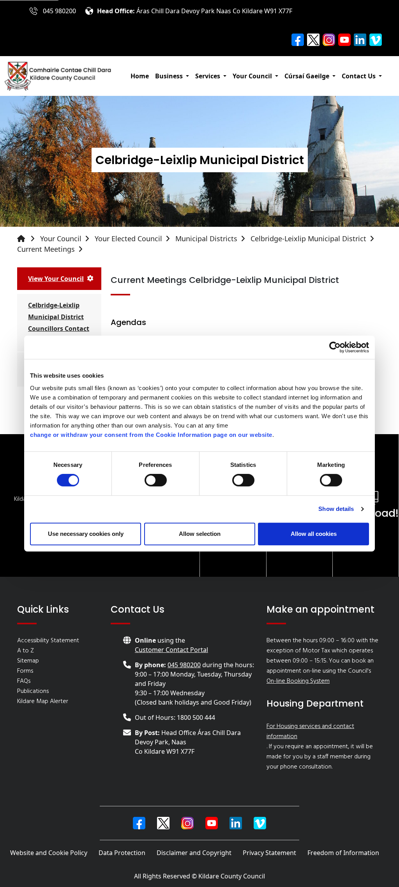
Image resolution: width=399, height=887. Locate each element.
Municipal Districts (206, 238)
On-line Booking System (298, 681)
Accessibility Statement (48, 641)
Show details (336, 508)
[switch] (156, 480)
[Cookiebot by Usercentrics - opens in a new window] (335, 347)
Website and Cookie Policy (48, 852)
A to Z (25, 651)
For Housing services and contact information (310, 731)
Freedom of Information (343, 852)
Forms (25, 671)
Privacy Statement (269, 852)
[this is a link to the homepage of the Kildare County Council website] (27, 238)
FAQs (23, 681)
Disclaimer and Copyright (194, 852)
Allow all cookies (314, 533)
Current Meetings (46, 249)
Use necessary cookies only (86, 533)
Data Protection (122, 852)
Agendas (128, 322)
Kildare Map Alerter (42, 701)
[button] (172, 76)
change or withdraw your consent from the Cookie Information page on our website (151, 434)
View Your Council (56, 278)
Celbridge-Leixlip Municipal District (308, 238)
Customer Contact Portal (171, 649)
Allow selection (200, 533)
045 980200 (59, 11)
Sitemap (28, 661)
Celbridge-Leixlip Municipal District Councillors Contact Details (58, 323)
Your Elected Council (128, 238)
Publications (33, 691)
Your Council (60, 238)
